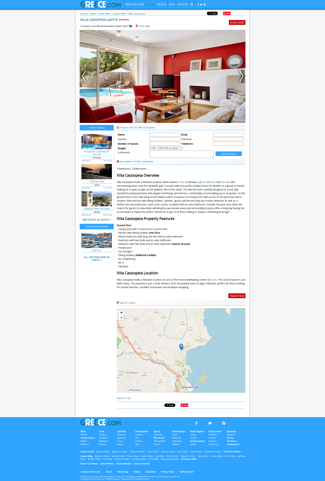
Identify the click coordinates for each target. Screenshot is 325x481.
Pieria (156, 444)
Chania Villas (217, 456)
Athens (84, 434)
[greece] (100, 6)
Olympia (213, 441)
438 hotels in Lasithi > (96, 219)
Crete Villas (153, 459)
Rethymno (104, 441)
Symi (137, 444)
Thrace (230, 437)
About (109, 471)
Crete (182, 182)
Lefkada (176, 444)
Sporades (231, 431)
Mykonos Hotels (119, 451)
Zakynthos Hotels (212, 451)
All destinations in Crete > (97, 259)
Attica (83, 431)
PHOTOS (182, 4)
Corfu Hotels (196, 451)
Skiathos (231, 434)
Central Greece (88, 437)
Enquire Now (237, 295)
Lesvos (193, 434)
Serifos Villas (172, 456)
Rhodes (139, 434)
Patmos (139, 441)
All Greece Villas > (189, 459)
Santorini (121, 434)
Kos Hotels (182, 451)
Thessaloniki (160, 441)
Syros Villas (203, 456)
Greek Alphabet (123, 463)
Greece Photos (107, 463)
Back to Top (123, 398)
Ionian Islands (178, 431)
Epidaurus (213, 444)
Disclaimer (151, 471)
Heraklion (103, 437)
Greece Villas (86, 456)
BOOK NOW (237, 22)
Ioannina (158, 434)
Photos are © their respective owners (135, 479)
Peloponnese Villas (170, 459)
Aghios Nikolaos (207, 182)
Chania (102, 434)
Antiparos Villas (188, 456)
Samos (193, 437)
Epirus (157, 431)
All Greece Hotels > (232, 451)
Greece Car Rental (89, 463)
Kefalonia (176, 437)
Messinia (213, 434)
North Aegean (197, 431)
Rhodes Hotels (168, 451)
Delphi (84, 441)
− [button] (121, 318)
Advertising (122, 471)
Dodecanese (141, 431)
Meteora (85, 444)
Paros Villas (132, 456)
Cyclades (121, 431)
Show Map (144, 26)
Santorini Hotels (137, 451)
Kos (137, 437)
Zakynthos (177, 441)
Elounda (225, 182)
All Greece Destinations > (234, 443)
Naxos (120, 444)
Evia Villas (107, 459)
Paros (120, 441)
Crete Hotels (153, 451)
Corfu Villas (230, 456)
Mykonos (121, 437)
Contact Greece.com (90, 471)
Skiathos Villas (94, 459)
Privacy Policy (167, 471)
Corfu (174, 434)
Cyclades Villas (139, 459)
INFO (172, 4)
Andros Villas (146, 456)
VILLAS (150, 4)
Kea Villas (159, 456)
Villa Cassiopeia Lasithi (99, 20)
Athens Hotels (103, 451)
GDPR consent (186, 471)
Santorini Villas (118, 456)
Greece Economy (142, 463)
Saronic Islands (197, 441)
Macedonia (159, 437)
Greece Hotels (87, 451)
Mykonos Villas (102, 456)
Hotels (137, 471)
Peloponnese (215, 431)
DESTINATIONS (135, 4)
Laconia (212, 437)
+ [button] (121, 312)
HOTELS (162, 4)
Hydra (193, 444)
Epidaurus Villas (121, 459)
